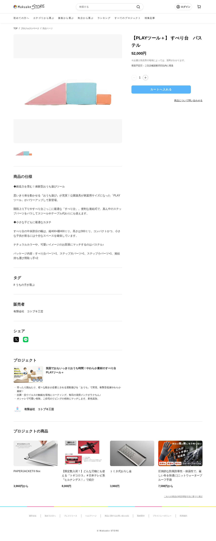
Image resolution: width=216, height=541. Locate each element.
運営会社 (32, 516)
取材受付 (141, 516)
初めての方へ (21, 18)
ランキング (104, 18)
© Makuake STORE (108, 531)
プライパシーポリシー (162, 516)
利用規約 (183, 516)
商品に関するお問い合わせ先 (117, 516)
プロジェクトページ (30, 28)
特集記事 (150, 18)
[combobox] (108, 6)
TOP (16, 28)
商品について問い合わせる (188, 100)
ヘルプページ (91, 516)
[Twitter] (16, 339)
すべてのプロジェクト (128, 18)
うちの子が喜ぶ (25, 284)
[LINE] (25, 339)
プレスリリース (70, 516)
